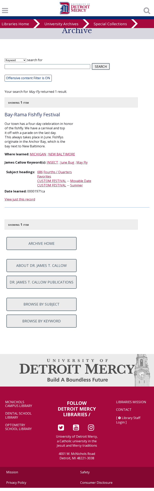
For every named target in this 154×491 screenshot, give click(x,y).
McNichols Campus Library (18, 404)
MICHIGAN (38, 154)
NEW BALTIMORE (61, 154)
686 (40, 172)
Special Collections (110, 23)
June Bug (67, 162)
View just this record (20, 199)
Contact (124, 410)
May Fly (82, 162)
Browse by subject (41, 304)
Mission (12, 472)
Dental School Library (18, 415)
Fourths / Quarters (58, 172)
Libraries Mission (131, 402)
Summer (76, 185)
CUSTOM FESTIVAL (51, 181)
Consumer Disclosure (96, 482)
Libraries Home (15, 23)
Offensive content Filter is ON (28, 78)
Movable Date (80, 181)
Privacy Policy (16, 482)
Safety (85, 472)
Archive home (41, 243)
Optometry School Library (18, 427)
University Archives (61, 23)
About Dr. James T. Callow (41, 265)
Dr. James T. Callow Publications (41, 282)
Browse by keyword (41, 321)
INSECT (52, 162)
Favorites (44, 176)
